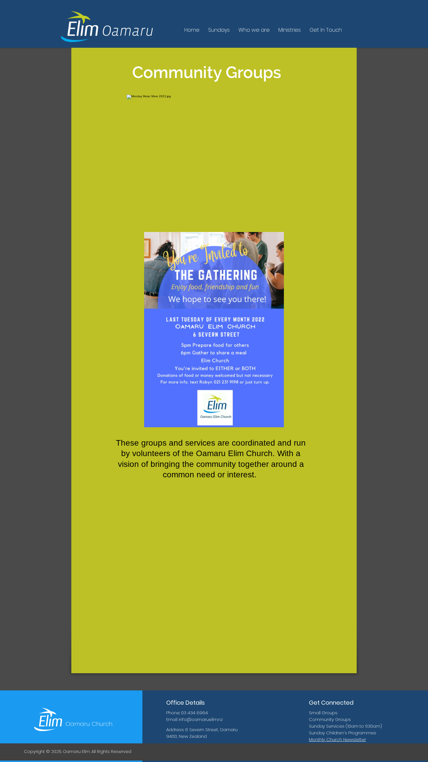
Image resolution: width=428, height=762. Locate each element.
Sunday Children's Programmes (342, 733)
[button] (254, 30)
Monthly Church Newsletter (337, 739)
